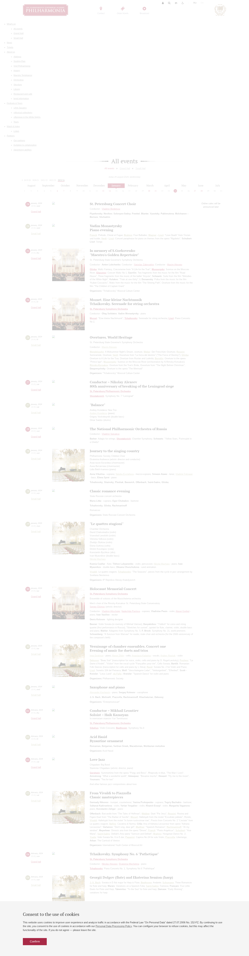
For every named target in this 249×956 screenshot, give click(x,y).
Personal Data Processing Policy (114, 926)
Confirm (35, 941)
